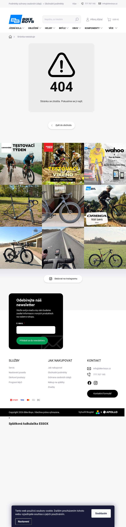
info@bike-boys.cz (102, 368)
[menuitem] (17, 28)
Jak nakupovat (55, 367)
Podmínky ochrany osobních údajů (25, 3)
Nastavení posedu (17, 372)
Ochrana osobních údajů (59, 377)
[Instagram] (95, 382)
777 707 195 (99, 374)
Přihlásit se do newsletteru (32, 340)
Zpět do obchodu (63, 125)
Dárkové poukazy (17, 377)
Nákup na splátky (56, 382)
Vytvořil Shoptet (86, 412)
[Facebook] (89, 382)
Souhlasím (101, 513)
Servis (11, 367)
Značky (51, 387)
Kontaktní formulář (102, 393)
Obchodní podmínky (54, 3)
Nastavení (23, 521)
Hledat (77, 19)
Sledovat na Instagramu (65, 278)
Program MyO (15, 382)
